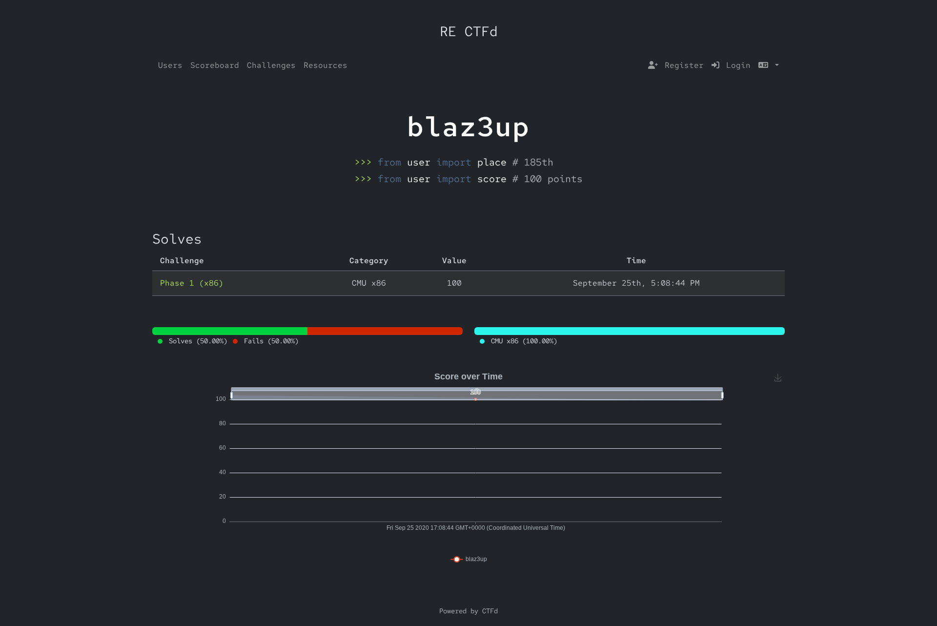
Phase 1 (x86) (192, 283)
